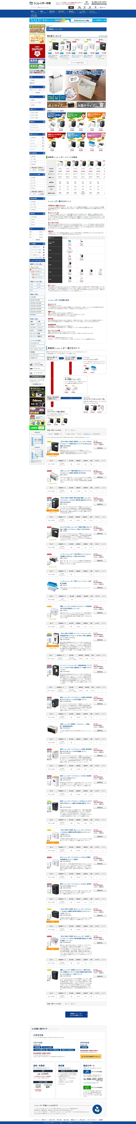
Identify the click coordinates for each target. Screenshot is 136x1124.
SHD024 (92, 128)
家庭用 (33, 82)
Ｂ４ (32, 290)
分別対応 (40, 330)
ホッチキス (33, 327)
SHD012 (72, 148)
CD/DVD (33, 324)
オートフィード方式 (36, 102)
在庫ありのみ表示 (71, 434)
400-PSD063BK (67, 701)
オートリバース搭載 (35, 333)
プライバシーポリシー (92, 1119)
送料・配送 (59, 1119)
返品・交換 (66, 1119)
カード (39, 324)
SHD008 (72, 128)
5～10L (33, 180)
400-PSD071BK (67, 887)
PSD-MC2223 (66, 728)
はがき (32, 330)
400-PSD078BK (67, 976)
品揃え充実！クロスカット (52, 12)
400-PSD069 (66, 671)
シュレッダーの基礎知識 (39, 417)
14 (55, 512)
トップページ (49, 25)
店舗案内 (101, 1119)
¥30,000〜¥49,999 (36, 311)
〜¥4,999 (33, 297)
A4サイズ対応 (34, 112)
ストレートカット (35, 130)
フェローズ (33, 346)
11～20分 (33, 207)
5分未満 (33, 201)
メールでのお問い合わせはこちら (91, 1082)
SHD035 (61, 128)
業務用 (33, 80)
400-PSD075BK (67, 915)
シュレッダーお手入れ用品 (34, 15)
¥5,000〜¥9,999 (35, 300)
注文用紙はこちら (37, 384)
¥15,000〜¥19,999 (36, 306)
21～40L (33, 185)
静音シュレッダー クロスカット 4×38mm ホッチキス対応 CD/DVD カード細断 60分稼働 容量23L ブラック (76, 803)
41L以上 (33, 188)
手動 (39, 321)
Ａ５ (32, 287)
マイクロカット (72, 12)
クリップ (40, 327)
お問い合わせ (82, 1119)
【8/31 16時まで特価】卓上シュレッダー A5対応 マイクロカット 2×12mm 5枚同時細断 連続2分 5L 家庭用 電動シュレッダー (76, 938)
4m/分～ (33, 224)
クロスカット (34, 125)
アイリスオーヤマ (35, 343)
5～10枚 (33, 158)
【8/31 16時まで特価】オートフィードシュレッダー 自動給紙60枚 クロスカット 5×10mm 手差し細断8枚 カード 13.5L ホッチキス (75, 636)
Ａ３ (32, 284)
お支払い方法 (52, 1119)
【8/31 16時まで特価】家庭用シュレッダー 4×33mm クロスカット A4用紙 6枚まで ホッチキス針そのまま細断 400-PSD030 (76, 444)
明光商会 (33, 352)
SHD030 (81, 148)
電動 (32, 321)
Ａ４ (39, 284)
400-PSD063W (67, 753)
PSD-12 (92, 148)
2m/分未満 (34, 216)
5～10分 (33, 204)
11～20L (33, 182)
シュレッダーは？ (93, 12)
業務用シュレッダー (34, 12)
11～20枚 (33, 161)
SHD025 (52, 128)
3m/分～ (33, 222)
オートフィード (62, 12)
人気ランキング (82, 12)
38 (56, 58)
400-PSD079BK (67, 807)
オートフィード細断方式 (36, 336)
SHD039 (69, 280)
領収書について (74, 1119)
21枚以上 (33, 164)
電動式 (33, 100)
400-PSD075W (67, 836)
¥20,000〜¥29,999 (36, 308)
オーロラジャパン (35, 355)
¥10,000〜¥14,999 (36, 303)
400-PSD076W (67, 942)
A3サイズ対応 (34, 115)
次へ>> (73, 430)
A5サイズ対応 (34, 117)
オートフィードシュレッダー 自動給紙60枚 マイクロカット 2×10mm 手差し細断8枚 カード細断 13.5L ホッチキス (76, 668)
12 (55, 483)
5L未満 (33, 177)
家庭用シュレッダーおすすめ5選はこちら (76, 1014)
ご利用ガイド (44, 1119)
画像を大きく (88, 434)
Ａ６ (39, 287)
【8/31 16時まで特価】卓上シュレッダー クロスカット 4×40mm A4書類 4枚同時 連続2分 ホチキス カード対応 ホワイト (76, 832)
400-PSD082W (67, 861)
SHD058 (81, 280)
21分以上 (33, 209)
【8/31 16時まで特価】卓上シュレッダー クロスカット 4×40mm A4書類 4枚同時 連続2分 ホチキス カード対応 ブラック (76, 911)
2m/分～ (33, 219)
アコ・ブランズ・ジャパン (37, 349)
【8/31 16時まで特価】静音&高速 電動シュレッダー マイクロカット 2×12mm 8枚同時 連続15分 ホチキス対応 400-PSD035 (76, 500)
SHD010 (81, 128)
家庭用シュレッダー (43, 12)
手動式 (33, 105)
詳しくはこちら (61, 1084)
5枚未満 (33, 156)
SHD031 (52, 148)
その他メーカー (34, 358)
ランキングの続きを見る (77, 62)
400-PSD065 (66, 639)
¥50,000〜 (34, 314)
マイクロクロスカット (95, 217)
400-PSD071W (67, 779)
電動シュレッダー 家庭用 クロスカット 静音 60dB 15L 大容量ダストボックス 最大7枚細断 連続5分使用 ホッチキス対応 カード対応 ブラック (76, 972)
